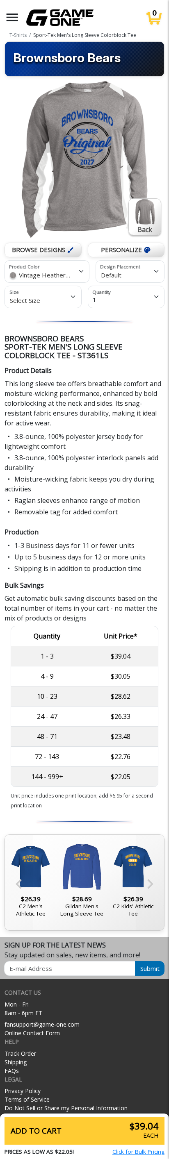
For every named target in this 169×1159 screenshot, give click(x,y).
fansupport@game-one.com (42, 1024)
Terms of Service (27, 1099)
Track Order (20, 1053)
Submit (150, 968)
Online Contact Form (32, 1033)
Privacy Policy (23, 1091)
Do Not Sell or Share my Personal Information (66, 1108)
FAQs (12, 1071)
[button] (12, 17)
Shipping (16, 1062)
